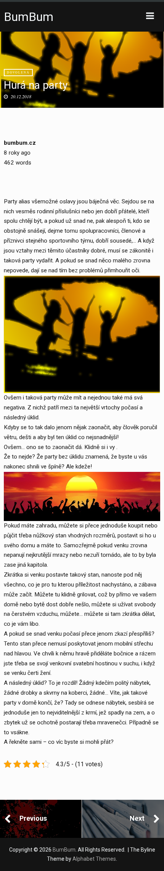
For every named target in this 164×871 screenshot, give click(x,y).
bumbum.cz (20, 142)
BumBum (28, 17)
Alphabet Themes (94, 859)
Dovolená (18, 72)
